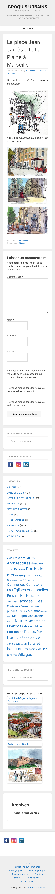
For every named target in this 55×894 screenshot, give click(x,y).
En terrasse (30, 595)
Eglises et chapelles (31, 589)
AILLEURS (12, 487)
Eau (10, 590)
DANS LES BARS (16, 492)
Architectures (18, 563)
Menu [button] (30, 28)
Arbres (29, 557)
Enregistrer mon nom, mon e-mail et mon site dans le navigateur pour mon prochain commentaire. (26, 374)
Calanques (36, 575)
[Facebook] (10, 464)
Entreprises (12, 602)
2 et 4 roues (14, 558)
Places (22, 243)
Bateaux (19, 569)
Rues (12, 637)
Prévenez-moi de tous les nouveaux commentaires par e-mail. (26, 389)
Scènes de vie (28, 638)
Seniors (11, 643)
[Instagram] (18, 464)
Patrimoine (15, 632)
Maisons (34, 611)
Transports (30, 649)
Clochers (30, 580)
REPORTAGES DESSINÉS (20, 530)
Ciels (21, 580)
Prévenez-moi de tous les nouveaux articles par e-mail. (26, 403)
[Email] (26, 464)
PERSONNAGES (15, 520)
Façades (25, 601)
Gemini (31, 887)
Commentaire (15, 276)
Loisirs (22, 611)
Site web (11, 351)
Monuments (36, 616)
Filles (37, 601)
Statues (21, 643)
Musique (10, 621)
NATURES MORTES (17, 509)
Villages (24, 654)
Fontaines (13, 606)
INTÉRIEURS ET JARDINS (20, 498)
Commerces (16, 584)
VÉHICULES (13, 536)
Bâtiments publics (22, 576)
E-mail (11, 335)
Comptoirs (34, 584)
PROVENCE (13, 525)
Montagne (19, 616)
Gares (24, 606)
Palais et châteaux (34, 626)
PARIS (10, 514)
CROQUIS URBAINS (27, 6)
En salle (13, 596)
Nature (21, 621)
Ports (41, 632)
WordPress (40, 887)
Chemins (12, 580)
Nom (10, 319)
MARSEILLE (23, 240)
